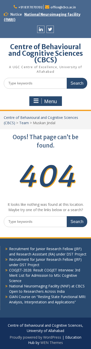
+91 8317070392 (30, 7)
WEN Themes (51, 342)
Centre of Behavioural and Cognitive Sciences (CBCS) (45, 53)
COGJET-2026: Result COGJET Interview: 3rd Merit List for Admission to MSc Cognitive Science (44, 275)
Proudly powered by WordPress (35, 337)
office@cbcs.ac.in (63, 7)
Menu (50, 101)
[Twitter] (50, 29)
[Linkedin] (40, 29)
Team (24, 122)
